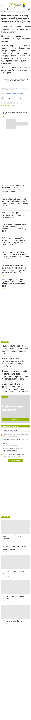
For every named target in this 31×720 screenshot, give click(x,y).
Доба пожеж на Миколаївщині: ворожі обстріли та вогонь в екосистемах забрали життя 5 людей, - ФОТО (14, 241)
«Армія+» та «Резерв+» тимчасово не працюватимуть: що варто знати (14, 215)
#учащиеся (20, 93)
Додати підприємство (15, 460)
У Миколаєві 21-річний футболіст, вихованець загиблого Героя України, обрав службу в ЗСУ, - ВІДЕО (15, 388)
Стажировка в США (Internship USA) (15, 572)
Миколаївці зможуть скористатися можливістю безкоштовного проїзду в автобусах (14, 362)
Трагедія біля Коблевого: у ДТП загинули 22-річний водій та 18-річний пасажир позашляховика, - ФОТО (15, 202)
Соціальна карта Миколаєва (13, 408)
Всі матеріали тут (15, 419)
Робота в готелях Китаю (12, 621)
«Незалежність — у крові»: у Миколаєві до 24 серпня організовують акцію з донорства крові (13, 188)
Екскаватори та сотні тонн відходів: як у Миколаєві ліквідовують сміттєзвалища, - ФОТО (14, 282)
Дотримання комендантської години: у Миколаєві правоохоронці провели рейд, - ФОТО (14, 227)
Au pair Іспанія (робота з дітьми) (12, 537)
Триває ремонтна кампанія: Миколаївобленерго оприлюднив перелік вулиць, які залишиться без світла (15, 375)
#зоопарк (3, 93)
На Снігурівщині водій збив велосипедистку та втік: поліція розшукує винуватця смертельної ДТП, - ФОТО (15, 255)
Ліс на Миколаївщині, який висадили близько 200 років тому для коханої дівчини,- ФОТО (15, 350)
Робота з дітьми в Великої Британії (13, 597)
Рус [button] (6, 9)
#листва (14, 93)
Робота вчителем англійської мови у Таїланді (14, 548)
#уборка (8, 93)
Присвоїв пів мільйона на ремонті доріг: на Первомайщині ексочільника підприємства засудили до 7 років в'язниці (15, 269)
